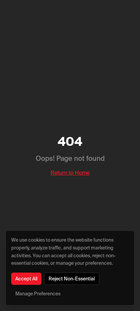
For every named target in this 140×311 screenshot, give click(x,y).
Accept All (26, 278)
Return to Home (70, 173)
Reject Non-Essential (72, 278)
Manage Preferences (37, 293)
